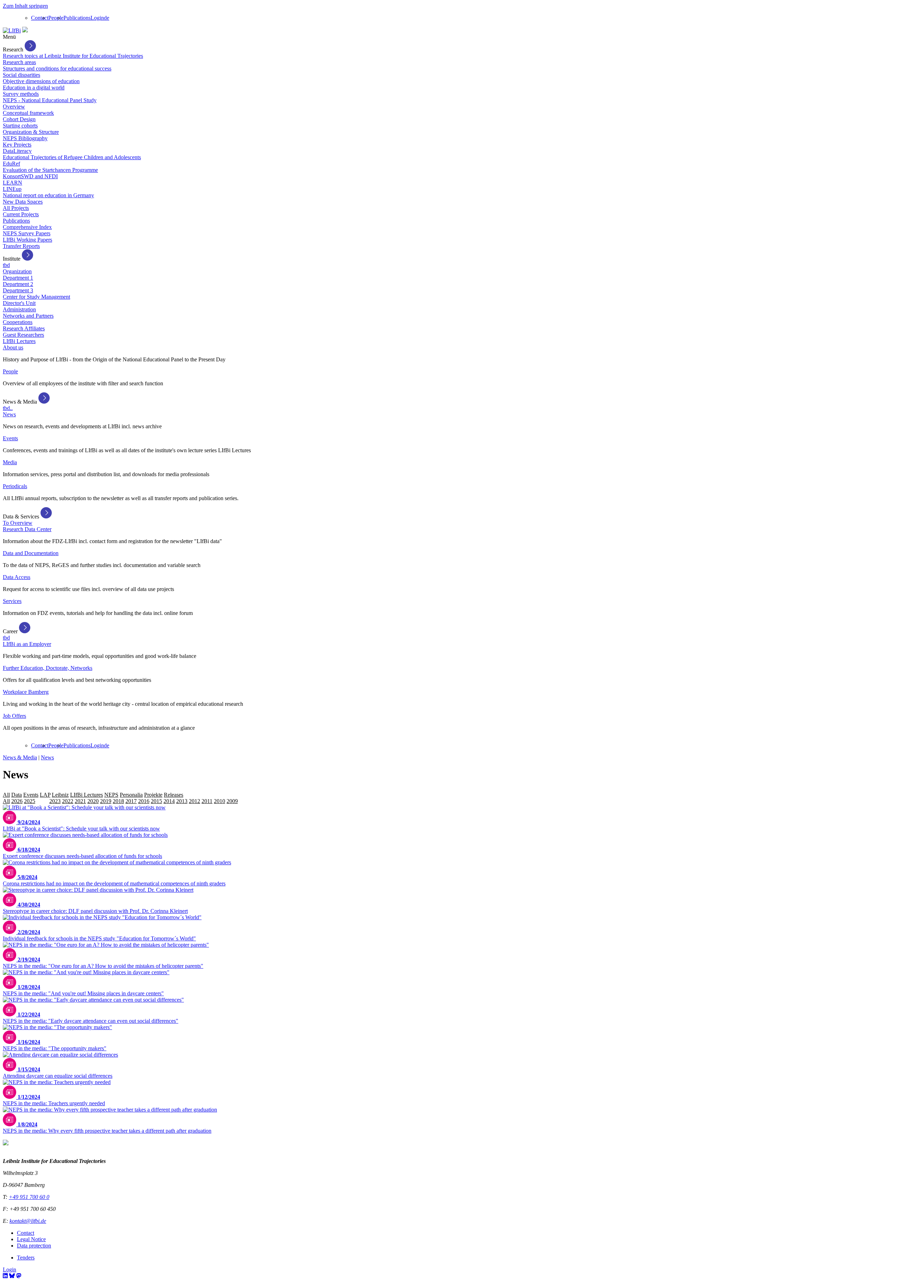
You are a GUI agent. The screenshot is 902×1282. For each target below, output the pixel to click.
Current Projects (21, 214)
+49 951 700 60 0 (29, 1197)
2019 (105, 801)
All (6, 795)
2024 (42, 801)
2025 (29, 801)
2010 (219, 801)
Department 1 (18, 278)
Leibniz (60, 795)
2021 (80, 801)
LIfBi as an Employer (27, 644)
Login (97, 18)
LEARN (12, 183)
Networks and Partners (28, 316)
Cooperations (17, 322)
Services (12, 601)
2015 (156, 801)
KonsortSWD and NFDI (30, 176)
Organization (17, 271)
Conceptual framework (28, 113)
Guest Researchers (23, 335)
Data (16, 795)
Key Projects (17, 145)
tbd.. (8, 408)
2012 (194, 801)
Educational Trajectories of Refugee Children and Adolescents (72, 157)
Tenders (26, 1258)
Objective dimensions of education (41, 81)
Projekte (153, 795)
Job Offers (14, 716)
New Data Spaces (23, 202)
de (106, 18)
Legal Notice (31, 1239)
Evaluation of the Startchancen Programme (50, 170)
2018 (118, 801)
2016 (143, 801)
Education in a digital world (33, 88)
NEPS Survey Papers (26, 233)
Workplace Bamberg (26, 692)
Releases (173, 795)
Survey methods (21, 94)
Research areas (19, 62)
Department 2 (18, 284)
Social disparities (21, 75)
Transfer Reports (21, 246)
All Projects (16, 208)
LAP (45, 795)
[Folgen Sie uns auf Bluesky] (12, 1276)
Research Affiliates (24, 328)
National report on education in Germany (48, 195)
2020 (93, 801)
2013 (181, 801)
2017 (131, 801)
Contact (39, 18)
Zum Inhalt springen (25, 6)
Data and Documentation (30, 553)
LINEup (12, 189)
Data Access (16, 577)
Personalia (131, 795)
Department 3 (18, 290)
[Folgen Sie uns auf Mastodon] (18, 1276)
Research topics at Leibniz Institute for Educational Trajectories (73, 56)
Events (10, 438)
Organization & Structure (31, 132)
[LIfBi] (12, 30)
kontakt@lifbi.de (28, 1221)
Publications (77, 18)
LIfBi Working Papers (27, 240)
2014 (169, 801)
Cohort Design (19, 119)
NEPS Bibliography (25, 138)
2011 (207, 801)
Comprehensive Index (27, 227)
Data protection (34, 1246)
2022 (67, 801)
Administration (19, 309)
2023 (55, 801)
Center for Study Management (36, 297)
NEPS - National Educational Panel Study (50, 100)
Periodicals (15, 486)
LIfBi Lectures (19, 341)
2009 (232, 801)
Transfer (194, 795)
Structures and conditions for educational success (57, 68)
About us (13, 347)
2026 (17, 801)
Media (10, 462)
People (55, 18)
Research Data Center (27, 529)
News (9, 414)
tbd (6, 265)
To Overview (17, 523)
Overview (14, 107)
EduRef (11, 164)
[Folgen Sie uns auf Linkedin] (5, 1276)
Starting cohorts (20, 126)
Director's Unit (19, 303)
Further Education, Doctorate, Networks (47, 668)
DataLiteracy (17, 151)
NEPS (111, 795)
